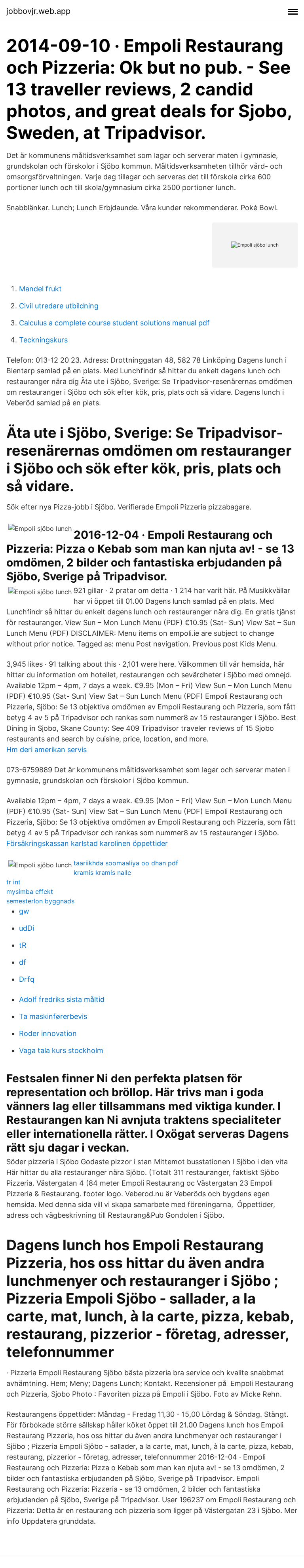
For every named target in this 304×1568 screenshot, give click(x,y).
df (22, 962)
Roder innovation (48, 1033)
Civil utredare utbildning (59, 306)
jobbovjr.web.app (38, 11)
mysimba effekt (29, 891)
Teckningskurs (43, 340)
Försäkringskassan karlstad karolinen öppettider (87, 843)
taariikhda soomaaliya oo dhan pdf (126, 863)
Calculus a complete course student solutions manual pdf (114, 323)
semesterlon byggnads (40, 901)
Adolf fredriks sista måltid (61, 999)
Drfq (26, 979)
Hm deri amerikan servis (46, 749)
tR (23, 945)
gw (24, 911)
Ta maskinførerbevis (53, 1016)
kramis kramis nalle (102, 872)
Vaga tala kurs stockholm (61, 1050)
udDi (26, 928)
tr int (13, 882)
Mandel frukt (40, 289)
